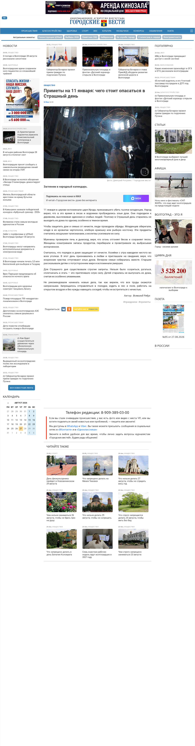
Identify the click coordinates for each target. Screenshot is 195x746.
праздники (131, 301)
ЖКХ (95, 31)
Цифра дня (163, 255)
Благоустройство (52, 31)
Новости (10, 46)
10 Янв (46, 102)
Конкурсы (138, 31)
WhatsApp (73, 426)
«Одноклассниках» (87, 429)
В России (162, 346)
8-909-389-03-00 (115, 412)
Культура (106, 31)
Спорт (85, 31)
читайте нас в (86, 309)
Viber (84, 426)
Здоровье (72, 31)
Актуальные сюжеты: (24, 37)
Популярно (164, 46)
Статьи (160, 125)
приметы (145, 301)
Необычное (122, 31)
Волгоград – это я (168, 214)
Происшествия (29, 31)
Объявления (155, 31)
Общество (49, 85)
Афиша (160, 168)
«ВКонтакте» (65, 429)
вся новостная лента (21, 387)
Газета (170, 31)
